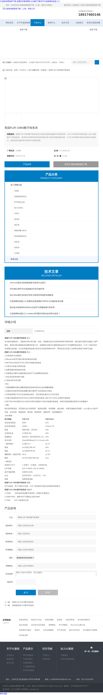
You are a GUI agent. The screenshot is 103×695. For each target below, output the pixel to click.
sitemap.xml (34, 689)
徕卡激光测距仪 (84, 620)
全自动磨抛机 (48, 630)
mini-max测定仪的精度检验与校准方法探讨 (28, 283)
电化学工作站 (36, 620)
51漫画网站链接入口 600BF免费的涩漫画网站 (29, 663)
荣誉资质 (46, 659)
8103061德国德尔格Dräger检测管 (29, 670)
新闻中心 (51, 23)
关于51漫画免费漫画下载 (23, 24)
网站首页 (9, 23)
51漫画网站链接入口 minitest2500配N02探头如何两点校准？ (35, 313)
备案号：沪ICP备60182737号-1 (76, 686)
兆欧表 (16, 242)
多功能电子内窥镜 (90, 630)
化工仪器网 (15, 689)
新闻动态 (10, 659)
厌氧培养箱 (23, 620)
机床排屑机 (49, 620)
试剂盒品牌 (23, 635)
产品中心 (37, 23)
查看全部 (14, 259)
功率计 (16, 213)
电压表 (16, 225)
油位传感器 (23, 625)
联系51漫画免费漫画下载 (90, 5)
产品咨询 (27, 164)
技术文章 (65, 23)
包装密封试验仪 (25, 630)
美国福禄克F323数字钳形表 (23, 605)
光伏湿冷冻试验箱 (38, 625)
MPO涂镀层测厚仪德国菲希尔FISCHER (29, 655)
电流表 (16, 219)
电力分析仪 (18, 208)
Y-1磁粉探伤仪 (29, 666)
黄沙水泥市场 (74, 630)
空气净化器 (61, 630)
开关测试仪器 (19, 202)
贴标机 (59, 620)
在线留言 (75, 5)
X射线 (16, 191)
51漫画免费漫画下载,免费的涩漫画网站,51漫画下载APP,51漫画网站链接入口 (30, 1)
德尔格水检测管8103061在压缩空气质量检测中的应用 (32, 307)
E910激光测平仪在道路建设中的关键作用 (27, 289)
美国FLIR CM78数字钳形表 (23, 602)
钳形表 (43, 70)
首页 (16, 70)
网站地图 (3, 694)
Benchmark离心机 (78, 625)
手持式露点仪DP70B (29, 659)
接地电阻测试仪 (20, 236)
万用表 (16, 253)
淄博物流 (52, 625)
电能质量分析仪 (20, 230)
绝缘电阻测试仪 (20, 196)
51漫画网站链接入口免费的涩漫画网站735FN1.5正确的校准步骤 (36, 301)
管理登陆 (24, 689)
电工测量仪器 (34, 70)
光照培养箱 (70, 620)
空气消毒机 (63, 625)
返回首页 (67, 5)
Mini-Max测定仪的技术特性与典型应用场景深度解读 (31, 295)
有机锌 (37, 630)
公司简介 (10, 655)
